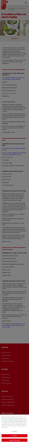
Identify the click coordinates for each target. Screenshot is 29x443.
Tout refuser (14, 435)
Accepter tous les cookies (14, 440)
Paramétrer (14, 431)
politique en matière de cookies (15, 419)
